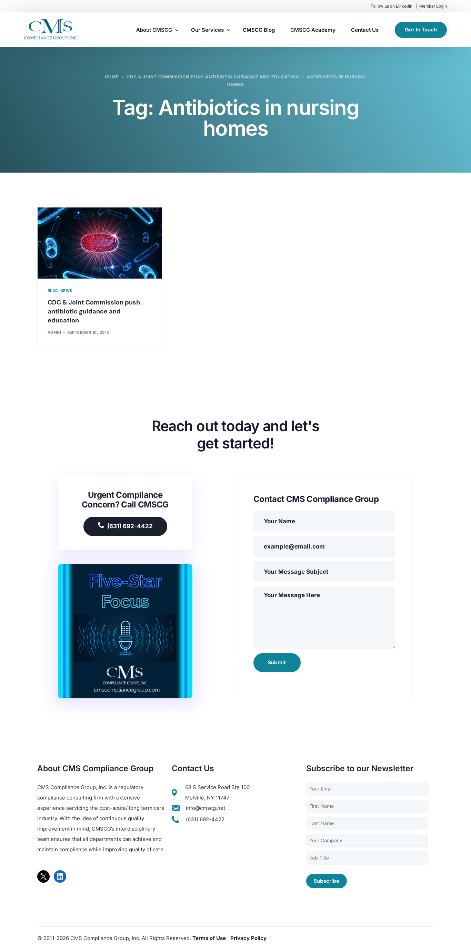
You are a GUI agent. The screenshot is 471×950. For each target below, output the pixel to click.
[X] (43, 876)
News (66, 291)
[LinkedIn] (60, 876)
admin (54, 332)
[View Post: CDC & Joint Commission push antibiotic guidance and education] (100, 243)
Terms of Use (209, 938)
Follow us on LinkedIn (391, 6)
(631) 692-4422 (130, 526)
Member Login (433, 6)
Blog (53, 291)
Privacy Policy (248, 938)
